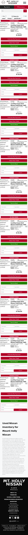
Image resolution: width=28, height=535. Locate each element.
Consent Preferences (10, 528)
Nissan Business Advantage (13, 499)
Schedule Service (13, 513)
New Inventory (13, 503)
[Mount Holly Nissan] (10, 2)
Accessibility (12, 525)
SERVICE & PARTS (13, 511)
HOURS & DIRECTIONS (13, 497)
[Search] (25, 10)
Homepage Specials (13, 509)
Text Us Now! (14, 46)
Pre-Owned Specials (13, 508)
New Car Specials (13, 506)
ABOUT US (13, 492)
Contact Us (5, 525)
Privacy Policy (21, 525)
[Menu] (24, 3)
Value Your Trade (14, 43)
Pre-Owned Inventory (13, 505)
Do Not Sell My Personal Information (14, 527)
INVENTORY (13, 501)
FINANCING (13, 495)
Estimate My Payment (14, 39)
